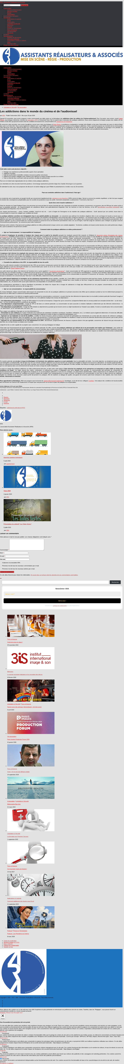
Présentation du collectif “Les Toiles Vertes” (18, 524)
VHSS (23, 407)
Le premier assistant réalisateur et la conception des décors (24, 674)
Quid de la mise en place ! (15, 642)
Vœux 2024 (7, 491)
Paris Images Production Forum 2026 (18, 739)
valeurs (19, 407)
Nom (2, 553)
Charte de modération (10, 941)
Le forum (6, 34)
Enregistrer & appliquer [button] (7, 1063)
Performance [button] (4, 1038)
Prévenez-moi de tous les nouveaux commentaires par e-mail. (20, 565)
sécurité (14, 407)
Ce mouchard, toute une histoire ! (17, 869)
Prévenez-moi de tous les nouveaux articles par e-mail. (18, 569)
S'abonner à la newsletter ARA (11, 562)
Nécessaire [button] (3, 1057)
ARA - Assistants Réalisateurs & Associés (12, 2)
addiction (9, 407)
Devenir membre (12, 11)
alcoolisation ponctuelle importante (108, 207)
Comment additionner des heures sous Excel (20, 901)
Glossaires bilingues (13, 39)
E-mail (2, 556)
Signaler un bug (8, 947)
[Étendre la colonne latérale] (0, 578)
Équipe (9, 13)
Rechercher (115, 582)
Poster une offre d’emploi (11, 45)
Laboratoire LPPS (32, 120)
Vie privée (10, 33)
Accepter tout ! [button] (18, 1012)
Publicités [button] (3, 1050)
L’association (7, 8)
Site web (2, 559)
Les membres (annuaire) (11, 16)
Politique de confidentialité (11, 945)
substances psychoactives (64, 121)
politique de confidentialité (60, 605)
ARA (3, 115)
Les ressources (8, 36)
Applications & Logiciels (14, 19)
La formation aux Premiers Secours (17, 836)
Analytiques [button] (3, 1044)
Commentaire (4, 550)
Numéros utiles (11, 43)
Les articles (7, 17)
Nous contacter (8, 944)
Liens (8, 42)
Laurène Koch (10, 463)
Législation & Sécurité (13, 23)
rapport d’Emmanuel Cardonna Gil (54, 381)
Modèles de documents (14, 37)
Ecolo (9, 20)
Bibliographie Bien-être (14, 804)
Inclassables (11, 22)
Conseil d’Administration (14, 10)
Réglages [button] (3, 1012)
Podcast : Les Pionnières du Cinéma (18, 933)
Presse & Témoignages (14, 28)
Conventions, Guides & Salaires (16, 40)
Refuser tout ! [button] (10, 1012)
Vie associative (11, 31)
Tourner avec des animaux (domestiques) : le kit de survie (24, 707)
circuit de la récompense (56, 271)
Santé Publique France (17, 268)
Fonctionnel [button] (3, 1031)
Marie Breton (57, 124)
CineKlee (91, 381)
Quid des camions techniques (13, 457)
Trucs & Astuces (12, 29)
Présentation (11, 14)
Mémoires (10, 25)
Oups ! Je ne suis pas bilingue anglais (18, 771)
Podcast (9, 26)
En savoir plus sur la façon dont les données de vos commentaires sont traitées (54, 575)
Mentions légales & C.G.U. (11, 942)
